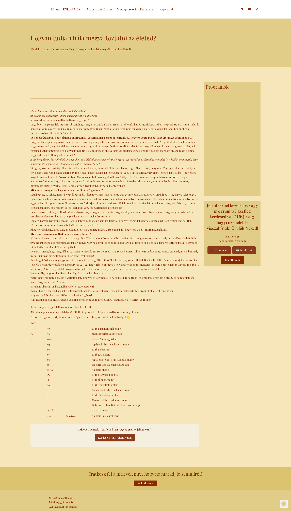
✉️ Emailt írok (244, 250)
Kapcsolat (166, 9)
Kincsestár (147, 9)
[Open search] (236, 9)
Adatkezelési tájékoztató (63, 506)
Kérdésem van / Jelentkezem (115, 437)
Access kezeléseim (99, 9)
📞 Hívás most (219, 250)
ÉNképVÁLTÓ (72, 9)
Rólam (55, 9)
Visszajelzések (127, 9)
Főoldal (34, 49)
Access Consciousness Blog (58, 49)
